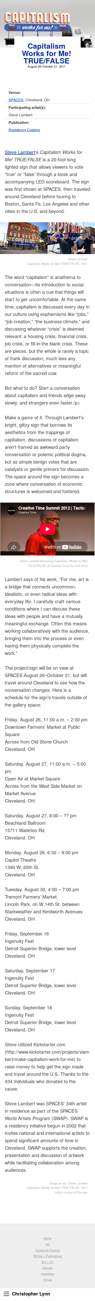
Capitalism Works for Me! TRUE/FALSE (46, 53)
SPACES (16, 99)
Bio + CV (47, 1262)
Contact (47, 1267)
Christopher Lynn (31, 1293)
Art (48, 1244)
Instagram (47, 1273)
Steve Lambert (20, 152)
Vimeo (47, 1279)
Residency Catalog (24, 129)
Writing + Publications (47, 1256)
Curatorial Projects (48, 1250)
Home (47, 1238)
